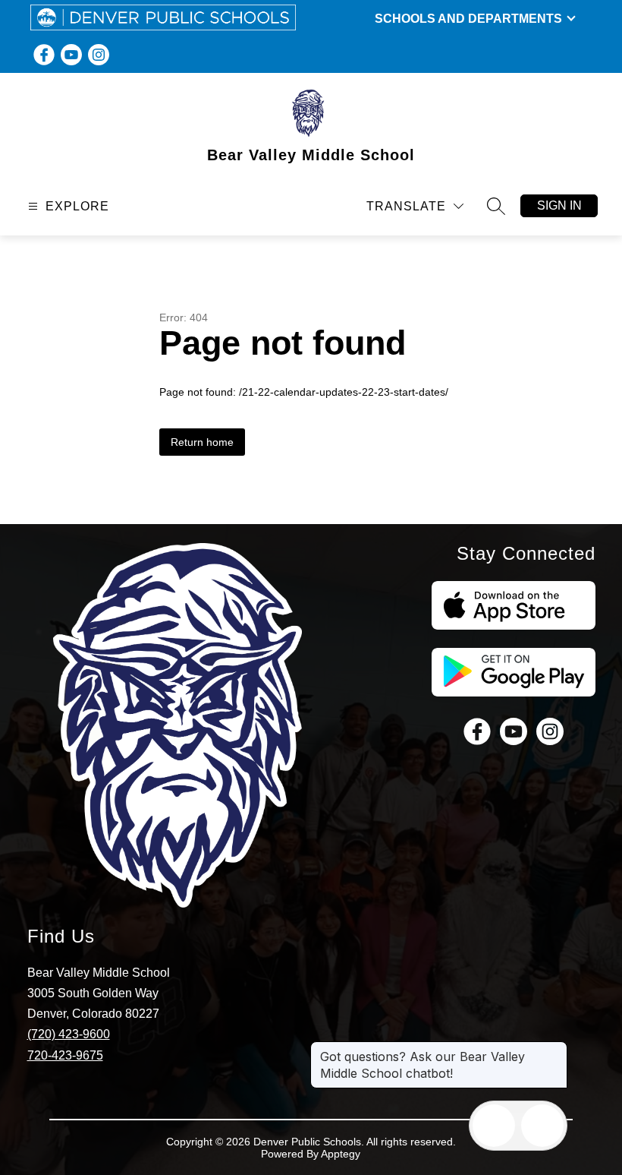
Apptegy (340, 1154)
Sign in (559, 205)
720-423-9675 (65, 1055)
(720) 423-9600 (68, 1034)
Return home (202, 442)
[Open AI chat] (542, 1125)
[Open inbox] (494, 1125)
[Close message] (555, 1049)
